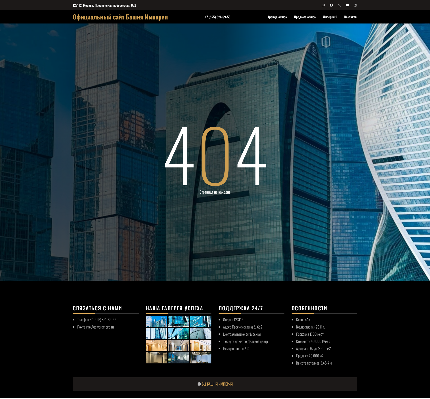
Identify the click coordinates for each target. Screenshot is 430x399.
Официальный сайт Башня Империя (120, 16)
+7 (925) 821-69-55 (217, 16)
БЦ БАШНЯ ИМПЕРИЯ (217, 384)
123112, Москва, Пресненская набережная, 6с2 (104, 5)
